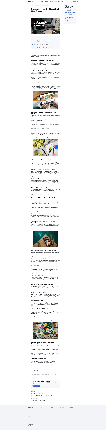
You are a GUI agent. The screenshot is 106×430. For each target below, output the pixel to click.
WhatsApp (76, 1)
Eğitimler (56, 1)
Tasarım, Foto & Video (44, 414)
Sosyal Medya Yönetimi (44, 413)
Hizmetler (46, 1)
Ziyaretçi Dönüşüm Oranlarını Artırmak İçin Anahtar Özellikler (41, 40)
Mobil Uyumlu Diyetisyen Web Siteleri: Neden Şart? (40, 44)
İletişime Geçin (43, 385)
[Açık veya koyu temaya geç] (72, 1)
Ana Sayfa (42, 1)
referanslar (37, 128)
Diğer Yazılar (70, 14)
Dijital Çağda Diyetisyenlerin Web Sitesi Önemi (39, 38)
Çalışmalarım (51, 1)
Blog (58, 1)
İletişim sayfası (30, 425)
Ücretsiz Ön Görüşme (36, 385)
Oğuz (30, 1)
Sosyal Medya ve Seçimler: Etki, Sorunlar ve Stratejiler (39, 398)
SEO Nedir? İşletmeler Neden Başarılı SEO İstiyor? (38, 400)
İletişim (62, 1)
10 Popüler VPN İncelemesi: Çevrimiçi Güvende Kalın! (38, 393)
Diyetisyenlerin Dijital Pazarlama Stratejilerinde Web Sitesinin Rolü (42, 47)
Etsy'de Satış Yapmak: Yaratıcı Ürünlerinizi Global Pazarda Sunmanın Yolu (41, 395)
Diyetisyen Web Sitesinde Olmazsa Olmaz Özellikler (40, 43)
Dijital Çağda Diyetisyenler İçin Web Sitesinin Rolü (40, 41)
